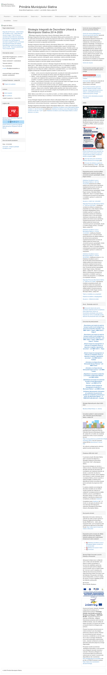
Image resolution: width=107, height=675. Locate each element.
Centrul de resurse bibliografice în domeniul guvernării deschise (92, 34)
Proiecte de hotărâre (15, 43)
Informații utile (86, 81)
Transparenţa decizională (17, 38)
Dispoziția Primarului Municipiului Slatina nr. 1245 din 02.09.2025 (93, 204)
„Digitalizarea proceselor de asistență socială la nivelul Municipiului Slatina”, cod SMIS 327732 (93, 381)
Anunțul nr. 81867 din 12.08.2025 (91, 201)
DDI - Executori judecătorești (15, 47)
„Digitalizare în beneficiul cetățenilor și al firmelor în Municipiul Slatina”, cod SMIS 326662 (93, 375)
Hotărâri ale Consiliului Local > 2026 (13, 32)
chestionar (99, 499)
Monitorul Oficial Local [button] (84, 16)
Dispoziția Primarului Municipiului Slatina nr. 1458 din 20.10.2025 (93, 280)
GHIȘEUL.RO (72, 16)
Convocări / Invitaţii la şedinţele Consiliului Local (11, 147)
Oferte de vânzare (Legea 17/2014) (12, 34)
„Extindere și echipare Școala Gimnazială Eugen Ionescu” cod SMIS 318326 (93, 369)
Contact (15, 20)
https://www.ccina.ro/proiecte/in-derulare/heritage (91, 662)
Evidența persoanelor (60, 16)
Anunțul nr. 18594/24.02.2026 (91, 299)
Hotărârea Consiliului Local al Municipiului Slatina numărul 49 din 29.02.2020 (94, 544)
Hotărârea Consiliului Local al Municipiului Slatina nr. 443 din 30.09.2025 (91, 255)
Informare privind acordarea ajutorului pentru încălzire (92, 76)
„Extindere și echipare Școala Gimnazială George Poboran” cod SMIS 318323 (93, 363)
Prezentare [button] (7, 16)
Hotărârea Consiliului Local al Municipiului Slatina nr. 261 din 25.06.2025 (91, 181)
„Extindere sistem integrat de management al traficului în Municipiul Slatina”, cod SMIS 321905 (93, 387)
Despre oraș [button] (34, 16)
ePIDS (96, 164)
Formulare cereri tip (8, 40)
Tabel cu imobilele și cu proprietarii (92, 294)
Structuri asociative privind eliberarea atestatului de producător (13, 36)
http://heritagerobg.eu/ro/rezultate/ (92, 658)
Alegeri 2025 (97, 16)
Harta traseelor (8, 93)
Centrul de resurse (88, 63)
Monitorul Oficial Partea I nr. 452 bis (92, 409)
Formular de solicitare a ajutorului (93, 163)
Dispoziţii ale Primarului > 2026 (11, 32)
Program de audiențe (9, 84)
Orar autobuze (8, 95)
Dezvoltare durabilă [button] (46, 16)
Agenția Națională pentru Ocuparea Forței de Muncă (12, 126)
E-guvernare (14, 124)
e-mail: (4, 68)
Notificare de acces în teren (95, 547)
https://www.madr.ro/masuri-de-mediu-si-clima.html (93, 527)
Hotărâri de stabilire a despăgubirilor (92, 296)
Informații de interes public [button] (20, 16)
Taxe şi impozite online (9, 48)
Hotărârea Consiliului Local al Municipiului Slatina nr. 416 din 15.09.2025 (91, 231)
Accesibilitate (7, 20)
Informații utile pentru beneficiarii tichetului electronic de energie (92, 159)
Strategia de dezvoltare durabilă (11, 41)
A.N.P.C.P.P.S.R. (7, 124)
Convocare (91, 549)
